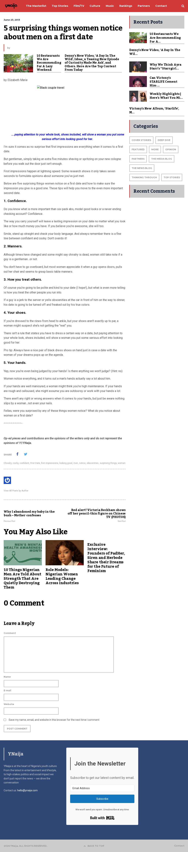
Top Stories (172, 177)
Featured (138, 149)
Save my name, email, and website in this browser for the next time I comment (54, 719)
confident (24, 463)
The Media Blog (161, 158)
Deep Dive (164, 140)
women (121, 463)
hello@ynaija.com (27, 790)
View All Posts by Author (16, 490)
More (155, 149)
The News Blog (142, 168)
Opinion (170, 149)
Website (9, 704)
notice (82, 463)
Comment (10, 633)
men (75, 463)
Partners (138, 158)
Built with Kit (102, 818)
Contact (179, 846)
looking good (65, 463)
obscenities (93, 463)
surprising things (108, 463)
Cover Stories (141, 140)
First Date (35, 463)
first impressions (49, 463)
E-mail (7, 690)
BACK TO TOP (96, 846)
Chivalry (8, 463)
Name (7, 676)
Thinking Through (144, 177)
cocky (16, 463)
